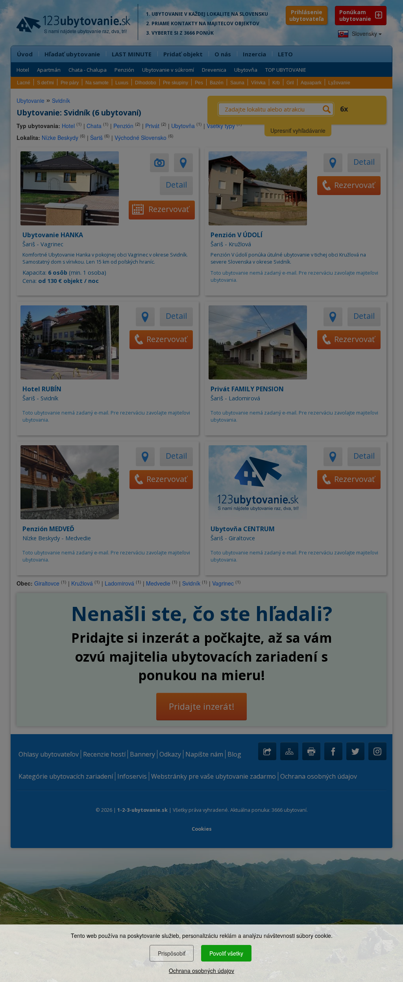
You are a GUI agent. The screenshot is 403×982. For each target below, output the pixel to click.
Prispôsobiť (171, 953)
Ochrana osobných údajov (201, 971)
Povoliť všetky (226, 953)
